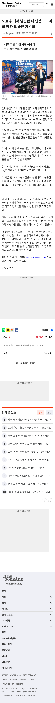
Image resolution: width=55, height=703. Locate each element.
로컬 (49, 412)
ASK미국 (6, 620)
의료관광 (6, 661)
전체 (40, 412)
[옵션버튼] (51, 33)
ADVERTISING (15, 675)
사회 (4, 596)
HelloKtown (8, 626)
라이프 (5, 608)
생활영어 (6, 649)
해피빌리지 (7, 667)
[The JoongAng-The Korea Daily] (13, 579)
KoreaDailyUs (9, 638)
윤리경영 (23, 679)
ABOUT (5, 675)
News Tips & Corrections (13, 683)
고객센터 (31, 679)
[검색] (47, 4)
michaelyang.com (36, 257)
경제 (4, 602)
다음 (50, 500)
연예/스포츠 (7, 614)
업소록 (5, 655)
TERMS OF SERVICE (11, 679)
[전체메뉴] (52, 4)
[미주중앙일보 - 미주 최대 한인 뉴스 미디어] (11, 4)
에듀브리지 (7, 644)
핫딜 (4, 632)
